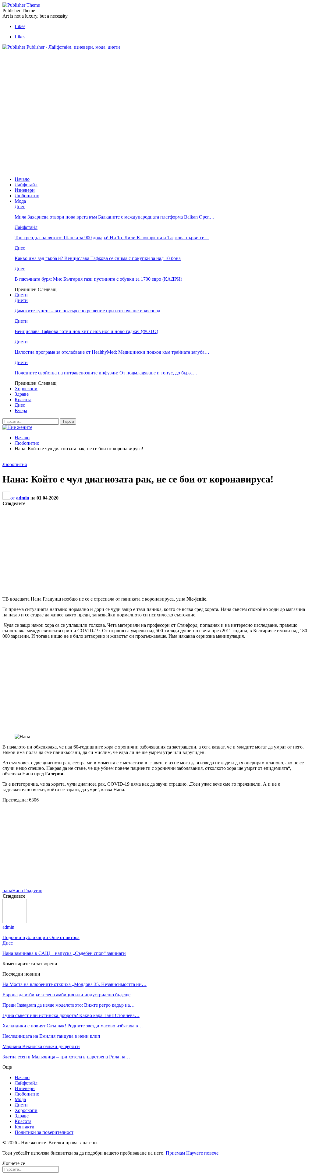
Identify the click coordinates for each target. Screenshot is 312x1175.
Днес (20, 206)
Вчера (21, 410)
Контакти (24, 1126)
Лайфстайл (26, 184)
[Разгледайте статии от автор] (14, 921)
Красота (23, 399)
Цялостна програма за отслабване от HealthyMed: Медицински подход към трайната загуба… (112, 352)
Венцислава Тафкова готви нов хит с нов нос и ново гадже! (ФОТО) (86, 331)
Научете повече (202, 1153)
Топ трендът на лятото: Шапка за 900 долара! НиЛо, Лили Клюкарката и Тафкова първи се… (112, 237)
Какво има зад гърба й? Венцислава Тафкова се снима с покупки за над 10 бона (98, 258)
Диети (21, 294)
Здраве (22, 394)
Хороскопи (26, 388)
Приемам (175, 1153)
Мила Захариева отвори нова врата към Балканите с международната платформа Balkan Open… (114, 216)
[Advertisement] (113, 68)
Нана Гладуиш (27, 890)
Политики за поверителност (44, 1132)
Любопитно (27, 195)
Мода (20, 201)
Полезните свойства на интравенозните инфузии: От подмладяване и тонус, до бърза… (106, 372)
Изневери (25, 190)
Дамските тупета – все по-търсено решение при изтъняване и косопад (87, 310)
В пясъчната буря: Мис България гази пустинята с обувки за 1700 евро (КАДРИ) (98, 279)
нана (7, 890)
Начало (22, 179)
